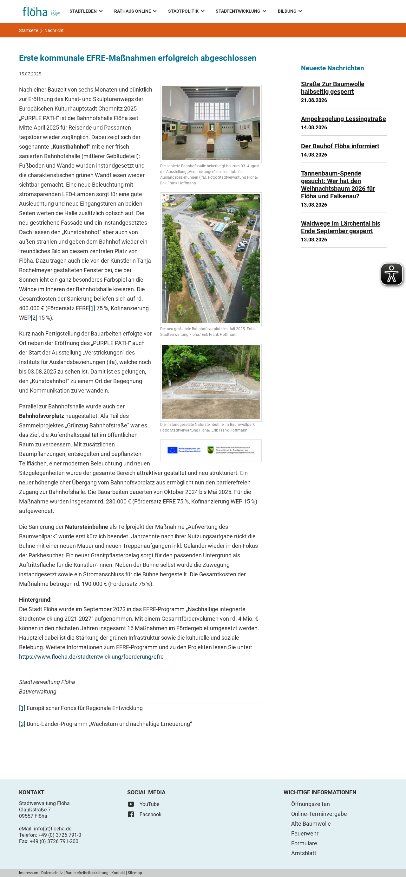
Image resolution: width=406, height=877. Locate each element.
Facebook (150, 814)
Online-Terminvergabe (319, 813)
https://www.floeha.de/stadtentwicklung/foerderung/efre (91, 656)
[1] (92, 308)
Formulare (304, 843)
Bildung (287, 11)
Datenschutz (52, 873)
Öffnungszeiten (310, 804)
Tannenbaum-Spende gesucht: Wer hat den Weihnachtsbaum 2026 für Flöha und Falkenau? (338, 185)
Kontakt (118, 873)
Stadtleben (83, 11)
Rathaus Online (132, 11)
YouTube (149, 804)
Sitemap (135, 873)
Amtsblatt (303, 853)
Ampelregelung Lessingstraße (343, 119)
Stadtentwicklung (238, 11)
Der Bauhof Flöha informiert (340, 146)
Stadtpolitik (183, 11)
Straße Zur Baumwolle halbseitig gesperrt (332, 87)
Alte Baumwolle (311, 823)
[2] (34, 317)
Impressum (28, 873)
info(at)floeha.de (52, 829)
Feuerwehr (304, 833)
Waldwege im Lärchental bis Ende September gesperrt (340, 227)
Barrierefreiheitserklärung (87, 873)
